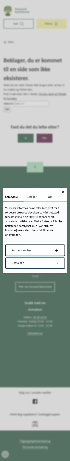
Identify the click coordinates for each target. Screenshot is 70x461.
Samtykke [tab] (11, 196)
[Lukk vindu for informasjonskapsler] (63, 192)
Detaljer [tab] (32, 196)
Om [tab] (50, 196)
